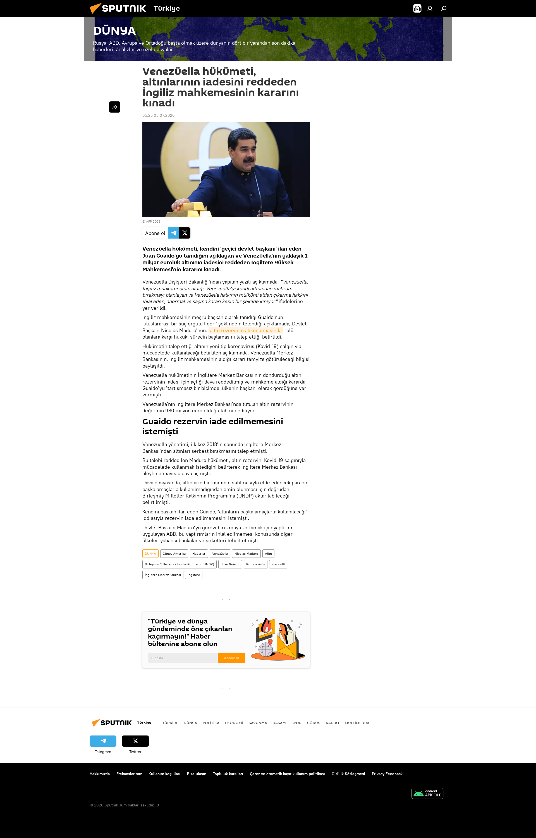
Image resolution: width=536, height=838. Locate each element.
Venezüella (220, 553)
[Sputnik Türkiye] (120, 15)
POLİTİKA (211, 722)
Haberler (198, 553)
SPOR (296, 722)
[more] (114, 107)
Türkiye (170, 722)
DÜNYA (150, 553)
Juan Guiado (230, 564)
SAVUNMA (258, 722)
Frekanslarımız (129, 773)
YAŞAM (279, 722)
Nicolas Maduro (246, 553)
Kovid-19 (278, 564)
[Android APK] (427, 794)
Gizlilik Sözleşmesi (348, 773)
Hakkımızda (100, 773)
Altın (268, 553)
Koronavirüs (255, 564)
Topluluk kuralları (228, 773)
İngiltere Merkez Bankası (163, 575)
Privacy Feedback (387, 773)
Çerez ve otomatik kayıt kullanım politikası (287, 773)
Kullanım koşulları (164, 773)
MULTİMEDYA (357, 722)
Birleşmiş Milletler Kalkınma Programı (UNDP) (179, 564)
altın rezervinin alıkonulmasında (246, 330)
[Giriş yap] (430, 8)
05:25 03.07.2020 (158, 115)
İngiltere (194, 575)
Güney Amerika (174, 553)
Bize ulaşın (196, 773)
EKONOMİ (234, 722)
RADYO (332, 722)
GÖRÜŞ (313, 722)
